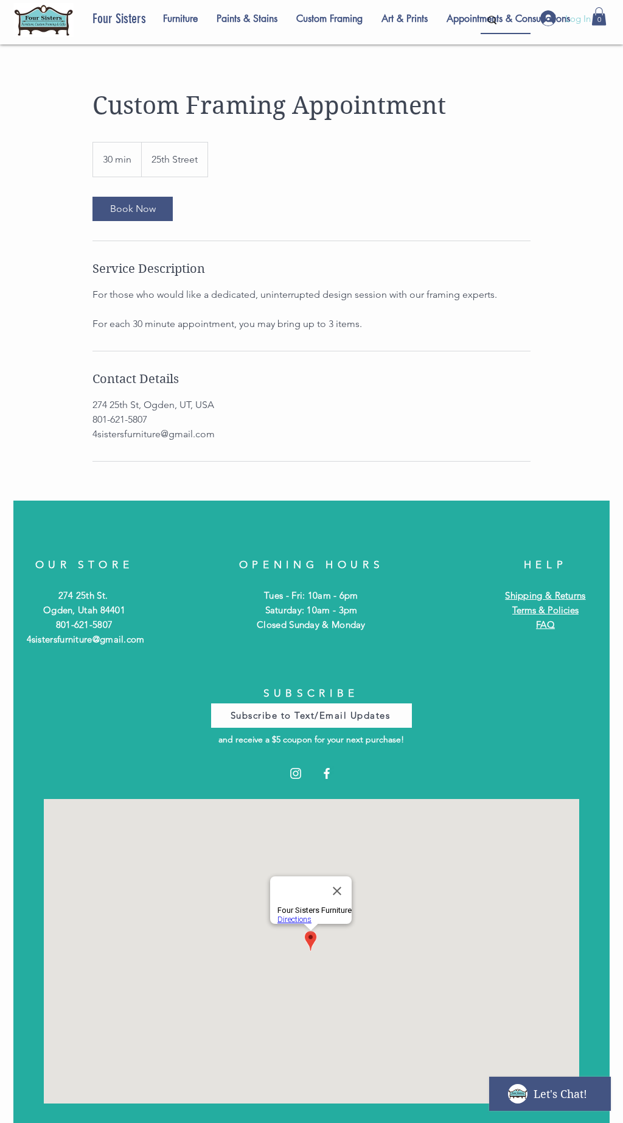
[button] (599, 16)
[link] (132, 209)
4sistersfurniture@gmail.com (86, 639)
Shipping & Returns (545, 595)
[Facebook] (326, 773)
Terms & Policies (545, 610)
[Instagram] (295, 773)
